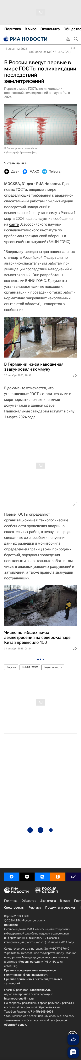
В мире (65, 901)
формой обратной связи (43, 1007)
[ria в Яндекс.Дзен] (27, 877)
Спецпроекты (14, 907)
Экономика (48, 901)
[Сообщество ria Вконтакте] (42, 877)
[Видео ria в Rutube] (73, 877)
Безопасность (53, 667)
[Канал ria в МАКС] (11, 877)
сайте (14, 224)
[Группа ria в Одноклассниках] (57, 877)
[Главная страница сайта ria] (25, 39)
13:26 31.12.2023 (15, 48)
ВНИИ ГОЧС (35, 280)
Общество (29, 901)
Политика (10, 901)
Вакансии (11, 924)
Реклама (34, 907)
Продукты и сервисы (60, 907)
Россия (11, 667)
